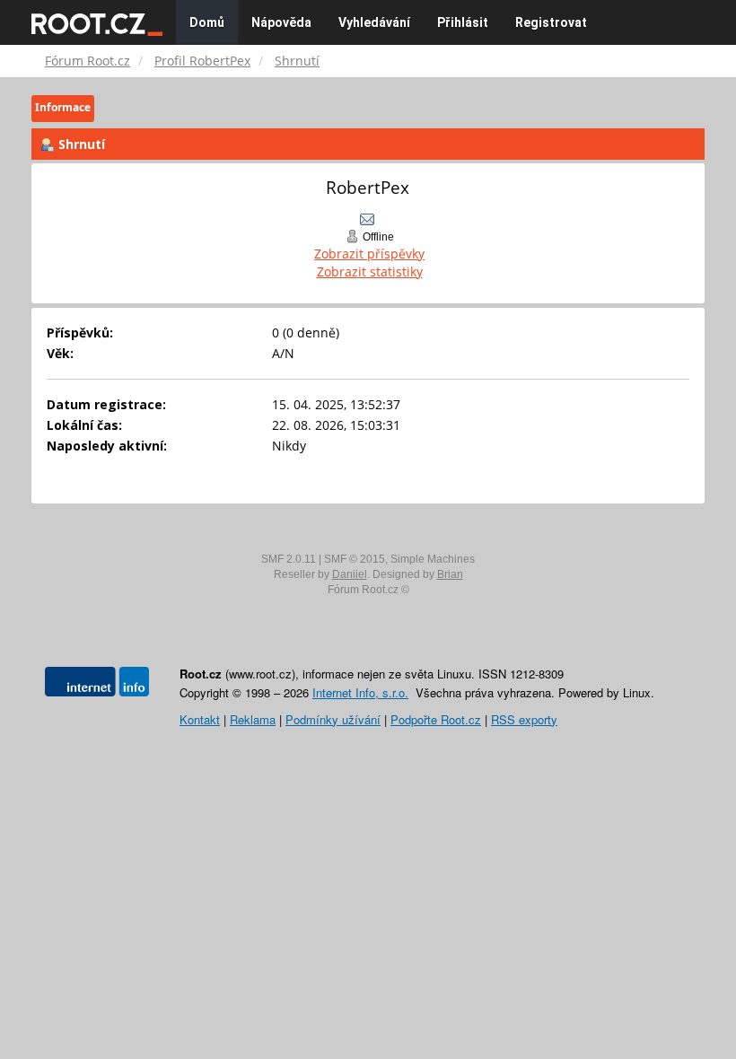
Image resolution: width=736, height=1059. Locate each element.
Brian (450, 574)
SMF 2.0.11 (288, 559)
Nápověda (281, 22)
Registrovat (551, 22)
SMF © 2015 (354, 559)
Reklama (253, 719)
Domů (206, 22)
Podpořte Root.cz (435, 719)
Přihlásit (462, 22)
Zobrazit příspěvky (369, 253)
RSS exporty (524, 719)
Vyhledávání (374, 22)
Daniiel (349, 574)
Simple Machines (432, 559)
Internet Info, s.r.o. (360, 692)
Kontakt (200, 719)
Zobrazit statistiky (370, 271)
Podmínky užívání (333, 719)
